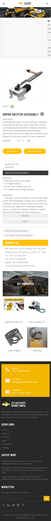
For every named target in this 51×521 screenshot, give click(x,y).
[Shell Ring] (37, 340)
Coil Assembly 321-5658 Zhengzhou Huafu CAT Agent (37, 322)
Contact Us (6, 444)
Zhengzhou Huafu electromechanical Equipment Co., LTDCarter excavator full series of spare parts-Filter (25, 470)
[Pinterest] (23, 505)
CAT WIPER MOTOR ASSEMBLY (18, 235)
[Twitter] (13, 505)
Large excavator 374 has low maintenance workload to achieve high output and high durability (25, 477)
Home (4, 429)
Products (5, 437)
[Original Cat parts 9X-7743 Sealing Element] (14, 304)
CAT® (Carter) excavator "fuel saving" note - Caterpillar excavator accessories (22, 462)
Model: (8, 164)
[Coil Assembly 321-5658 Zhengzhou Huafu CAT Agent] (37, 306)
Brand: (7, 167)
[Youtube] (18, 505)
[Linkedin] (8, 505)
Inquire (14, 151)
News (4, 440)
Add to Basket (35, 151)
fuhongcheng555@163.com (23, 265)
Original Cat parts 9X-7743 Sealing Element (13, 322)
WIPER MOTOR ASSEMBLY (17, 173)
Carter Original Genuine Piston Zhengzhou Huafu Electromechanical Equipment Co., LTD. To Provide (14, 350)
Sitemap (5, 447)
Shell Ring (37, 350)
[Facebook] (3, 505)
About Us (5, 433)
